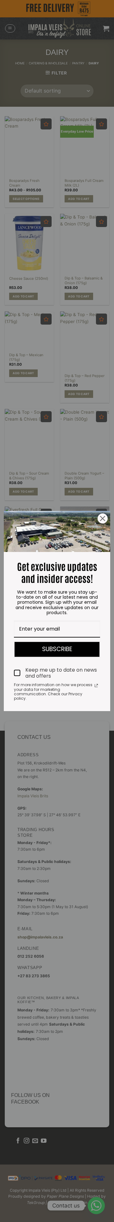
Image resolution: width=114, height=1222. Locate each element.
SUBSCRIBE (57, 649)
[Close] (102, 518)
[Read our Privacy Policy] (96, 685)
